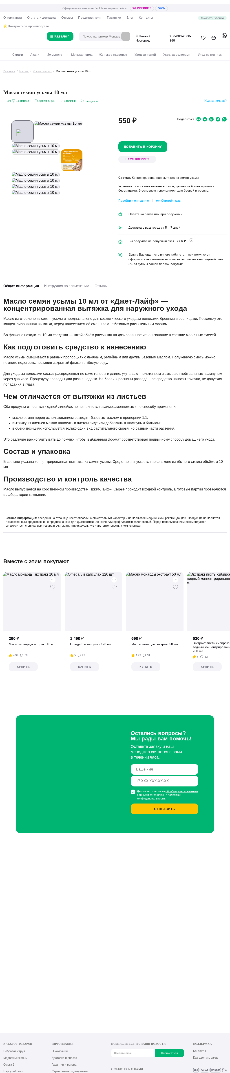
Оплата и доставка (41, 17)
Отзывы (67, 17)
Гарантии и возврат (65, 1064)
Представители (90, 17)
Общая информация (21, 286)
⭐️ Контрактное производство (26, 26)
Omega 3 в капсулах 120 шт (90, 644)
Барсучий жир (12, 1071)
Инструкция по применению (66, 286)
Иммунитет (55, 54)
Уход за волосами (176, 54)
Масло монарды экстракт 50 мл (154, 644)
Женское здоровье (113, 54)
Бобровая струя (14, 1051)
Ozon (161, 8)
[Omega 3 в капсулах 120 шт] (93, 601)
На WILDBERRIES (137, 159)
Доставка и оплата (64, 1058)
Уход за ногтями (210, 54)
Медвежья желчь (15, 1058)
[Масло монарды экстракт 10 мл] (32, 601)
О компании (12, 17)
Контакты (146, 17)
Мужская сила (82, 54)
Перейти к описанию (133, 200)
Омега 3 (8, 1064)
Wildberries (142, 8)
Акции (34, 54)
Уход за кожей (145, 54)
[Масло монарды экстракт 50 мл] (155, 601)
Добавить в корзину (143, 146)
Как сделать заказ (205, 1057)
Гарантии (114, 17)
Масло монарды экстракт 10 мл (32, 644)
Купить (23, 667)
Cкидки (17, 54)
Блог (129, 17)
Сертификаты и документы (70, 1071)
